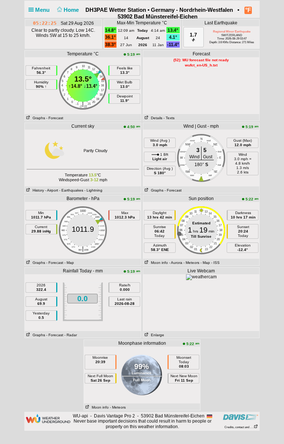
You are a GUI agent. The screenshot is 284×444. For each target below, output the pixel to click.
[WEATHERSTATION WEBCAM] (201, 276)
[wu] (48, 418)
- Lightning (93, 190)
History (37, 190)
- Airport (51, 190)
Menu (43, 10)
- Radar (70, 335)
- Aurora (175, 263)
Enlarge (156, 335)
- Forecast (54, 118)
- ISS (215, 263)
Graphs (37, 118)
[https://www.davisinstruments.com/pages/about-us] (240, 417)
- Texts (169, 118)
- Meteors (191, 263)
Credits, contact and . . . (239, 427)
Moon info (158, 263)
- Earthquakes (71, 190)
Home (72, 10)
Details (155, 118)
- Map (69, 263)
